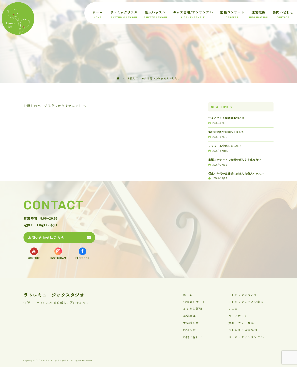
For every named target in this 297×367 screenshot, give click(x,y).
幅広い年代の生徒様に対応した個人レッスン (236, 173)
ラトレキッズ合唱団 (242, 330)
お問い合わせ (283, 12)
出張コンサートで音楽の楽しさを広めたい (234, 159)
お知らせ (189, 330)
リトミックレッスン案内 (246, 302)
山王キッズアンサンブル (246, 337)
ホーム (97, 12)
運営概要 (258, 12)
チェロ (233, 308)
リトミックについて (242, 295)
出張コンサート (232, 12)
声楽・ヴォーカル (241, 323)
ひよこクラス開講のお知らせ (226, 118)
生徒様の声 (191, 323)
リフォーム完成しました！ (225, 146)
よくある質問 (192, 308)
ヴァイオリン (238, 316)
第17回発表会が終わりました (226, 132)
